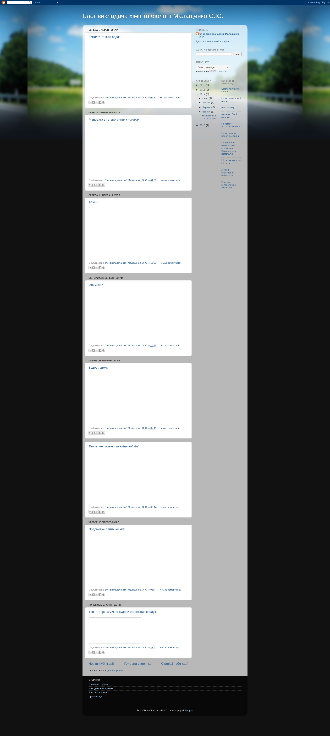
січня (205, 98)
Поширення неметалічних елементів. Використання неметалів (229, 148)
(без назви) (227, 107)
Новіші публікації (101, 663)
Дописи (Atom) (115, 670)
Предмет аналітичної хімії (107, 529)
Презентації (95, 696)
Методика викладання (101, 688)
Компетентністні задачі (105, 37)
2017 (203, 94)
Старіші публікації (174, 663)
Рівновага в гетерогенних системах (114, 119)
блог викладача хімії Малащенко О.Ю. (219, 35)
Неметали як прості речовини (230, 134)
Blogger (188, 710)
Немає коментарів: (170, 97)
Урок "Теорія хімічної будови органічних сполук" (123, 612)
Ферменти (96, 284)
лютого (206, 102)
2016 (203, 89)
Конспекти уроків (98, 692)
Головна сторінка (137, 663)
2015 (203, 85)
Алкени (94, 202)
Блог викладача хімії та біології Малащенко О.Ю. (152, 15)
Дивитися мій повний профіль (212, 41)
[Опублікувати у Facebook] (100, 102)
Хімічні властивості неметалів (227, 172)
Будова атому (98, 367)
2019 (203, 125)
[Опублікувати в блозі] (93, 102)
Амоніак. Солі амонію (229, 115)
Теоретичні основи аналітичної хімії (114, 446)
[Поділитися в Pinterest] (103, 102)
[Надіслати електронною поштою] (90, 102)
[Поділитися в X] (96, 102)
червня (206, 111)
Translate (221, 71)
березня (207, 107)
